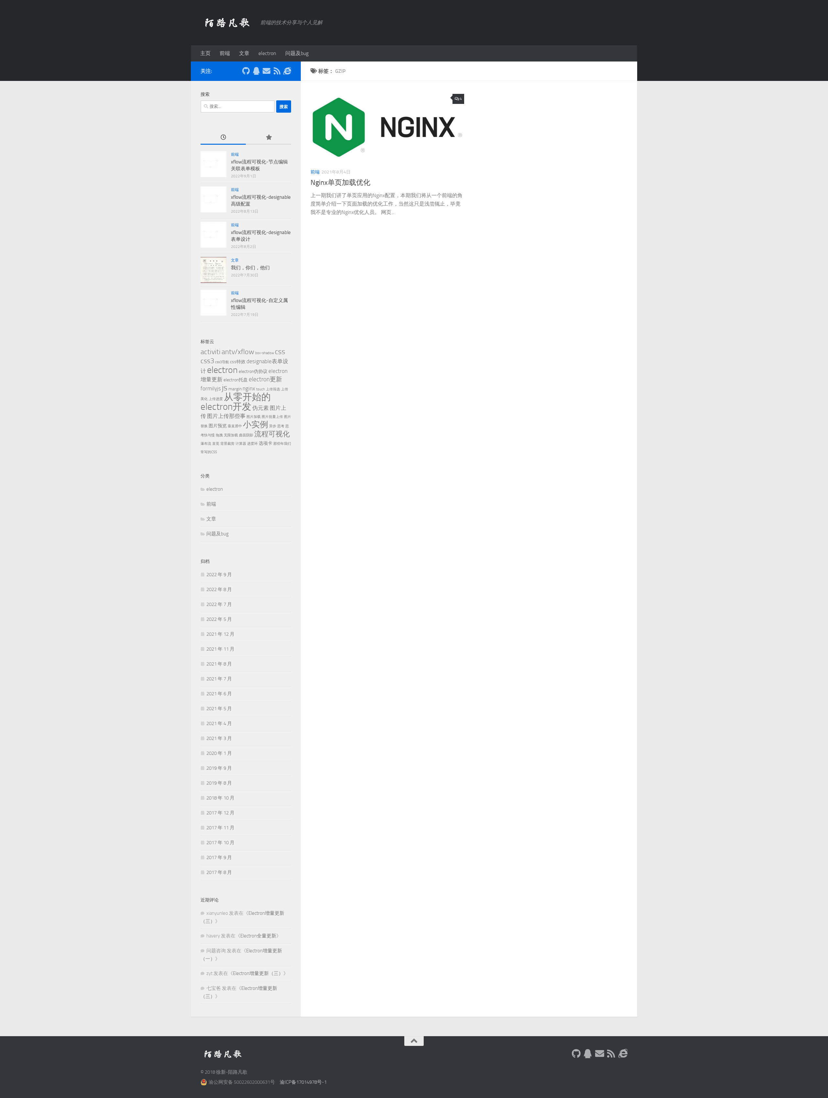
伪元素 (260, 408)
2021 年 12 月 (220, 634)
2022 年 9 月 (219, 574)
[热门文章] (268, 138)
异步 (272, 426)
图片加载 (253, 417)
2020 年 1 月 (219, 753)
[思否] (287, 71)
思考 (280, 426)
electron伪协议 (253, 371)
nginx (249, 388)
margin (235, 389)
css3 (207, 360)
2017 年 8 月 (219, 872)
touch (260, 389)
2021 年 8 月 (219, 664)
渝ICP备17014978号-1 (303, 1082)
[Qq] (256, 71)
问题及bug (297, 53)
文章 (244, 53)
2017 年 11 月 (220, 828)
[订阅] (277, 71)
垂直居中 (235, 426)
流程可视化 (272, 434)
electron (267, 53)
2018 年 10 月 (220, 798)
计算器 (240, 444)
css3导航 (222, 362)
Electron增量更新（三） (258, 973)
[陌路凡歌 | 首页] (227, 22)
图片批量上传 (272, 417)
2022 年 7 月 (219, 604)
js (224, 388)
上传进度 (216, 399)
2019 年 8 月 (219, 783)
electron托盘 (235, 380)
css (280, 351)
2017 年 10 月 (220, 843)
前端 (225, 53)
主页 (205, 53)
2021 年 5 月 (219, 708)
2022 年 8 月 (219, 589)
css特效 (237, 361)
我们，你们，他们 (250, 268)
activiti (211, 351)
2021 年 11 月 (220, 649)
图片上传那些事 (226, 416)
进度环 (252, 444)
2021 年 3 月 (219, 738)
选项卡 (265, 443)
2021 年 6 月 (219, 694)
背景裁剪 (227, 444)
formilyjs (211, 388)
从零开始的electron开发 (236, 401)
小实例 (255, 425)
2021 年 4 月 (219, 723)
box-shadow (264, 353)
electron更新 (265, 379)
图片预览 (218, 426)
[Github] (246, 71)
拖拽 (219, 435)
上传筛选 (273, 389)
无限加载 (231, 435)
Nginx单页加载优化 (340, 182)
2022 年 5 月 (219, 619)
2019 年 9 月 (219, 768)
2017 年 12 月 (220, 813)
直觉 (215, 444)
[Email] (266, 71)
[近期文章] (223, 138)
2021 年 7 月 (219, 679)
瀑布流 (206, 444)
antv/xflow (238, 351)
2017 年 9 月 (219, 857)
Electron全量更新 (258, 936)
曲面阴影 (246, 435)
